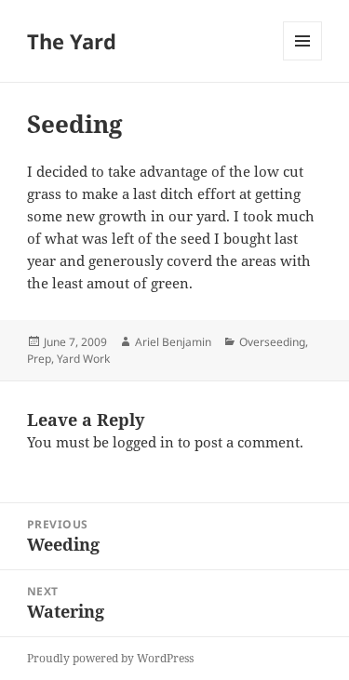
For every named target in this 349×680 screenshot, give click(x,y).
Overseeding (272, 342)
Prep (39, 359)
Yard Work (83, 359)
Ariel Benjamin (173, 342)
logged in (143, 442)
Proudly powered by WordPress (110, 658)
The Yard (71, 41)
